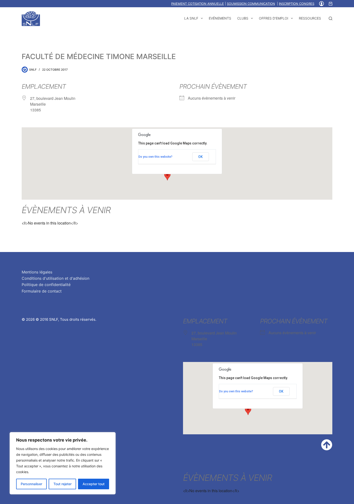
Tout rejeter (62, 484)
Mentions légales (37, 272)
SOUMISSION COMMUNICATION (251, 4)
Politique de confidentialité (46, 284)
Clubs (242, 18)
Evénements (220, 18)
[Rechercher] (330, 18)
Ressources (310, 18)
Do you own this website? (155, 156)
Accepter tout (94, 484)
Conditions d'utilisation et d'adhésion (55, 278)
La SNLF (191, 18)
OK (200, 157)
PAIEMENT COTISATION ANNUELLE (197, 4)
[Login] (321, 3)
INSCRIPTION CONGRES (296, 4)
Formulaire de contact (42, 291)
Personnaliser (31, 484)
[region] (63, 463)
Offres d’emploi (273, 18)
